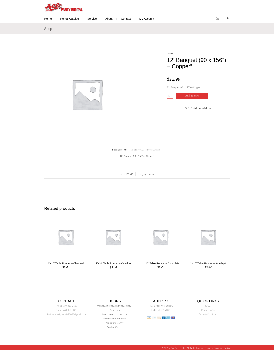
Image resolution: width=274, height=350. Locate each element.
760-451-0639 (70, 305)
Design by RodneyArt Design (217, 348)
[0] (216, 19)
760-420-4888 (70, 310)
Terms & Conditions (208, 314)
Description (119, 150)
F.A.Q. (208, 305)
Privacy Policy (208, 310)
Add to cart (192, 95)
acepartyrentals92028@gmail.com (69, 314)
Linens (170, 53)
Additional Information (145, 150)
